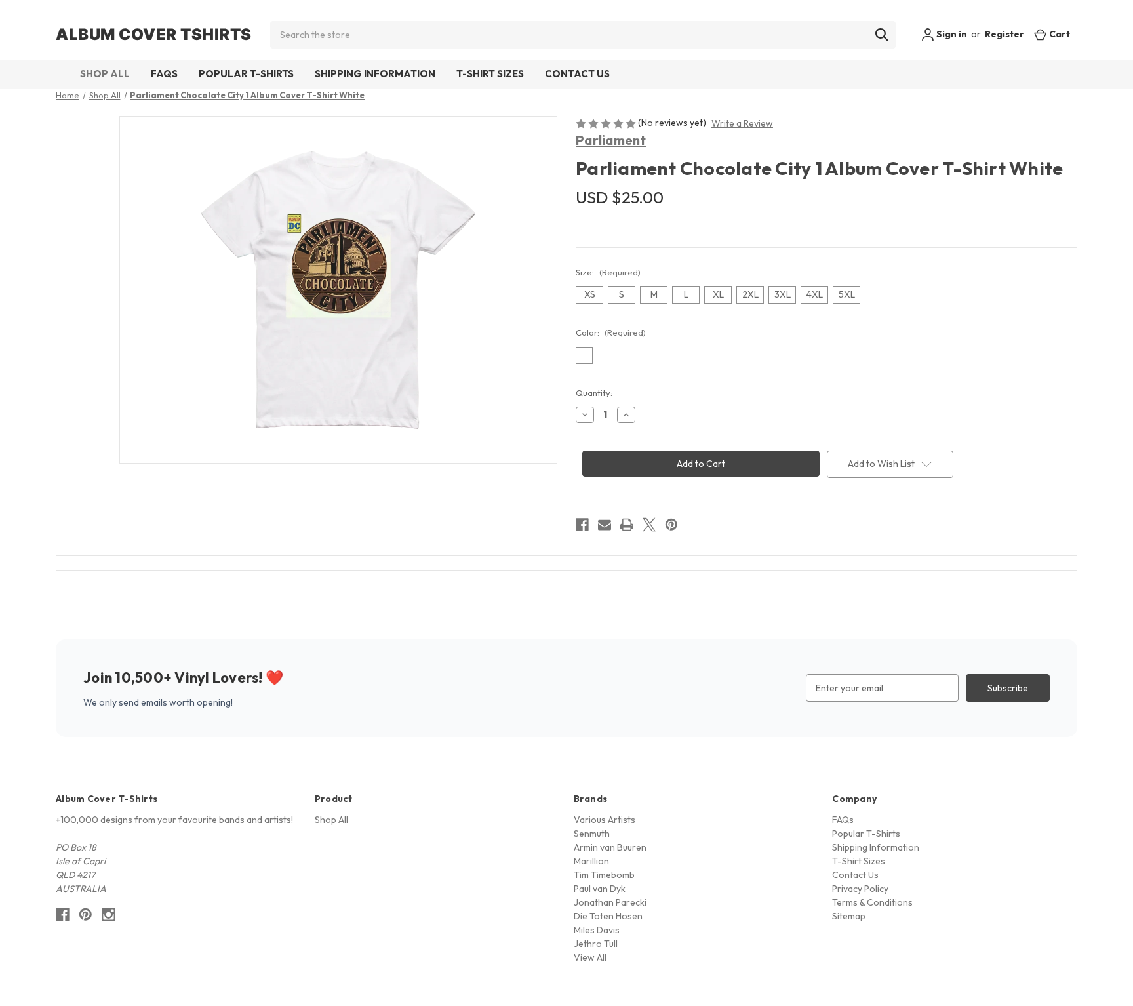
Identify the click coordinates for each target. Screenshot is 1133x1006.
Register (1004, 34)
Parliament (611, 140)
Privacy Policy (860, 889)
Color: (611, 332)
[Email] (604, 524)
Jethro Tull (596, 944)
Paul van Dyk (600, 889)
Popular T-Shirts (246, 74)
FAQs (164, 74)
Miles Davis (597, 930)
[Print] (626, 524)
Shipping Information (375, 74)
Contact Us (577, 74)
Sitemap (848, 916)
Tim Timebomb (604, 875)
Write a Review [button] (742, 123)
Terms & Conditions (872, 902)
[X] (649, 524)
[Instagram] (108, 914)
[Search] (882, 35)
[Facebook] (582, 524)
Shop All (105, 74)
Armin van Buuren (610, 847)
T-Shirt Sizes (490, 74)
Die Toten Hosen (608, 916)
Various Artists (604, 820)
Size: (608, 272)
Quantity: (594, 393)
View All (590, 957)
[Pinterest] (671, 524)
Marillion (591, 861)
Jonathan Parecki (610, 902)
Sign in (950, 34)
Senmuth (592, 833)
